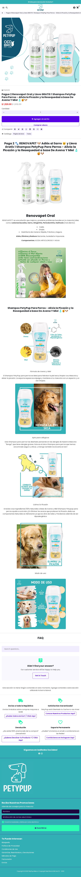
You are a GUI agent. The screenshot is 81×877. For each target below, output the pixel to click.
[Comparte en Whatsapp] (26, 129)
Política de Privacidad (11, 846)
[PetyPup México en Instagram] (42, 753)
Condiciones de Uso (10, 849)
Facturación (7, 859)
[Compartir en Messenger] (41, 129)
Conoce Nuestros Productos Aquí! (60, 713)
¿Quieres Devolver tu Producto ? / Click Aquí (21, 738)
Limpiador (6, 90)
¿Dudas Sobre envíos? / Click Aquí (21, 716)
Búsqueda (6, 842)
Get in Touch (40, 675)
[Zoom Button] (76, 79)
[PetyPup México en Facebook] (39, 753)
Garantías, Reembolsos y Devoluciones (18, 852)
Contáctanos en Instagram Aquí (60, 737)
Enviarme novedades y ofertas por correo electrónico (22, 822)
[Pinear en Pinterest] (22, 129)
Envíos (4, 862)
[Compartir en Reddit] (33, 129)
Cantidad (5, 108)
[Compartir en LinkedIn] (30, 129)
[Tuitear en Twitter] (18, 129)
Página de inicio (18, 134)
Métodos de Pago (9, 856)
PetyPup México (33, 871)
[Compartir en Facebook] (14, 129)
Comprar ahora (40, 125)
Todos (29, 134)
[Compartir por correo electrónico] (37, 129)
